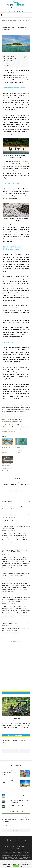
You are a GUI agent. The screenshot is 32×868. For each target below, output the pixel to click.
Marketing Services (15, 846)
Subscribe (16, 751)
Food (4, 417)
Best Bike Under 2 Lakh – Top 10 (9, 781)
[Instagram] (14, 11)
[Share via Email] (19, 478)
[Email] (22, 11)
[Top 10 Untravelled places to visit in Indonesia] (7, 459)
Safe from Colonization (9, 60)
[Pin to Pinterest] (15, 478)
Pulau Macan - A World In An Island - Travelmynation (15, 527)
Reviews (8, 417)
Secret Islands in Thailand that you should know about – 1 (21, 447)
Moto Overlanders (20, 411)
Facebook (13, 421)
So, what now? (7, 64)
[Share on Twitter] (13, 478)
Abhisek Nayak (7, 501)
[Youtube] (19, 11)
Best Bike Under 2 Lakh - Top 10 (17, 795)
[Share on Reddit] (17, 478)
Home (3, 20)
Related (7, 65)
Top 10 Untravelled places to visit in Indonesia (7, 465)
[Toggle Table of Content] (25, 56)
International (16, 417)
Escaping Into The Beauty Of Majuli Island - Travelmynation (14, 551)
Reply (29, 501)
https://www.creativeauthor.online (10, 632)
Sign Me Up (16, 830)
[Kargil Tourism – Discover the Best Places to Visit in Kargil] (25, 773)
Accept (15, 866)
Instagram (6, 421)
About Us (7, 846)
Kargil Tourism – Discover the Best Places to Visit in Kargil (9, 772)
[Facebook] (9, 11)
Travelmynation (6, 427)
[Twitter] (12, 11)
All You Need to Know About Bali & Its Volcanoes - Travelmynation (16, 575)
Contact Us (24, 846)
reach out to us (11, 431)
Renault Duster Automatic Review (17, 806)
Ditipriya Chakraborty (10, 623)
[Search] (30, 15)
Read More (22, 866)
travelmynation (9, 515)
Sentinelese (18, 77)
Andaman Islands (12, 20)
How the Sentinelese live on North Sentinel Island (15, 62)
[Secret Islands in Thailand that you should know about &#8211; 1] (21, 441)
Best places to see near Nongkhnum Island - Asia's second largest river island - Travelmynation (15, 599)
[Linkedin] (17, 11)
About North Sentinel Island (10, 58)
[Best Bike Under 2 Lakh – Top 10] (25, 783)
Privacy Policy (16, 848)
